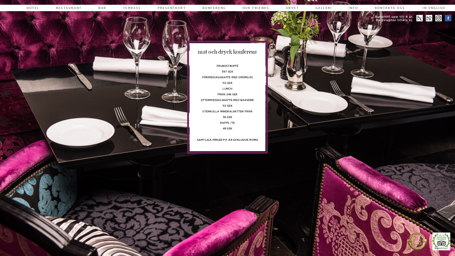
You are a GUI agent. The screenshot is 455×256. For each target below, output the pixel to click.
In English (434, 7)
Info (353, 7)
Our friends (255, 7)
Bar (102, 7)
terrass (132, 7)
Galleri (323, 7)
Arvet (292, 7)
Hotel (33, 7)
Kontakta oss (390, 7)
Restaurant (69, 7)
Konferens (214, 7)
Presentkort (172, 7)
